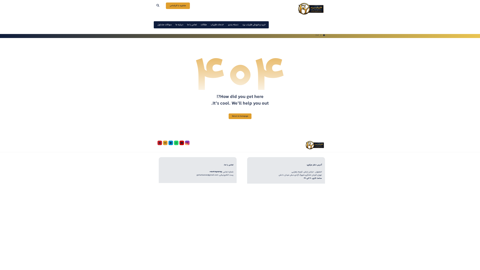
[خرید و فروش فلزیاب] (310, 8)
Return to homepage (240, 116)
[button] (158, 5)
